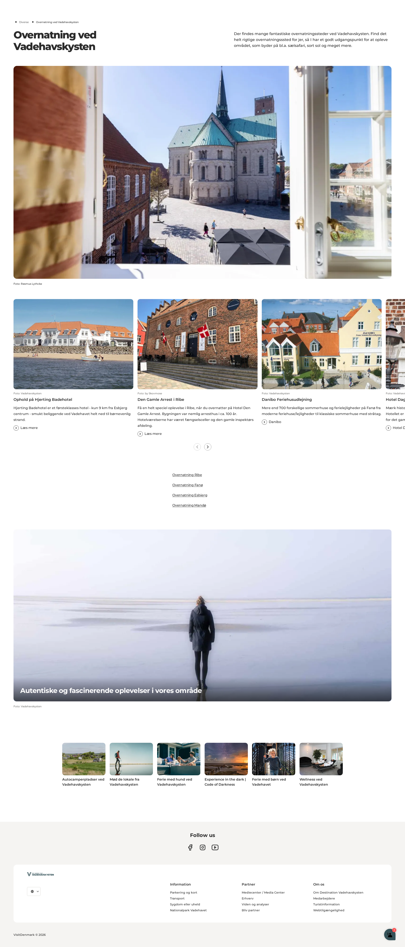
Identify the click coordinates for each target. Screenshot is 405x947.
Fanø (198, 485)
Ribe (198, 475)
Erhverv (248, 898)
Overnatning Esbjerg (189, 495)
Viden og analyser (255, 904)
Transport (177, 898)
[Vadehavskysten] (40, 874)
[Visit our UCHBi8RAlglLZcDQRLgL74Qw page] (215, 847)
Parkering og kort (183, 892)
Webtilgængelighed (328, 910)
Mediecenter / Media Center (263, 892)
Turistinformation (326, 904)
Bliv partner (251, 910)
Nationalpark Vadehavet (188, 910)
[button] (73, 411)
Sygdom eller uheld (185, 904)
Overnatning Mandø (189, 505)
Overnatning (183, 475)
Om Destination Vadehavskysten (338, 892)
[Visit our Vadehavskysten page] (190, 847)
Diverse (24, 22)
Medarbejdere (324, 898)
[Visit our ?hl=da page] (202, 847)
